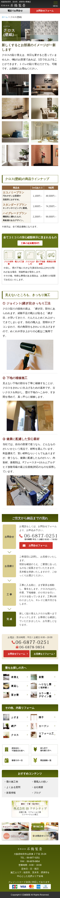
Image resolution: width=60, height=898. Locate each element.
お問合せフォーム (45, 10)
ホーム (5, 17)
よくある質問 (13, 787)
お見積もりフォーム (43, 654)
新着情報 (11, 792)
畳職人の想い (41, 781)
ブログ (37, 792)
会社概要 (38, 787)
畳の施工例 (12, 781)
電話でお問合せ (15, 10)
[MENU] (55, 3)
